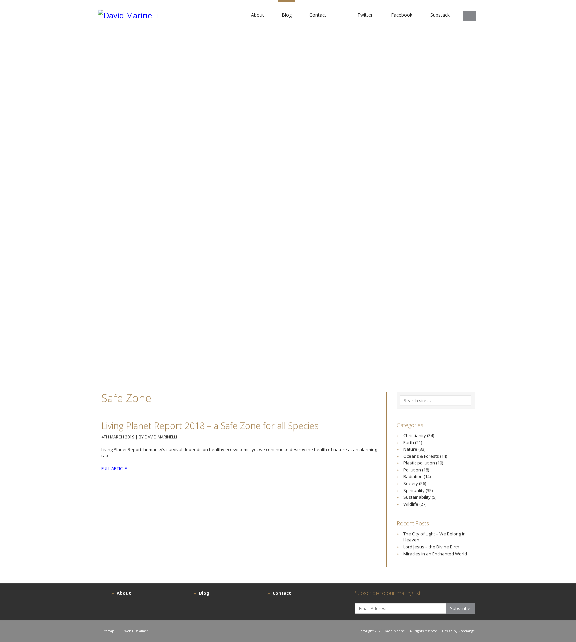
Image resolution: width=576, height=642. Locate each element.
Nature (410, 449)
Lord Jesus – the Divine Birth (431, 547)
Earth (408, 442)
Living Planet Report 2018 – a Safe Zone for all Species (210, 425)
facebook (401, 15)
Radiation (413, 476)
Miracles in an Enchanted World (435, 554)
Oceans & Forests (421, 456)
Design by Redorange (458, 631)
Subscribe (460, 608)
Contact (317, 15)
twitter (365, 15)
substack (440, 15)
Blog (287, 15)
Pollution (412, 470)
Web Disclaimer (136, 631)
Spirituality (414, 490)
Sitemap (107, 631)
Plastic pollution (419, 463)
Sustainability (417, 497)
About (257, 15)
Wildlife (410, 504)
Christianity (414, 435)
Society (410, 483)
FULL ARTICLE (114, 468)
